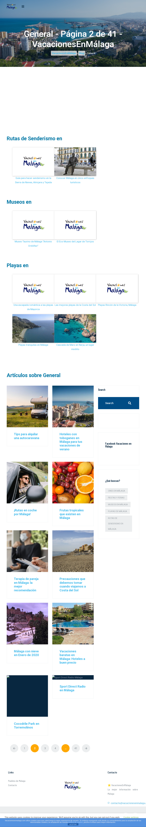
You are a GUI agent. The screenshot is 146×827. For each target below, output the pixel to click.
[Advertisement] (73, 87)
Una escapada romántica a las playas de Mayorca (33, 307)
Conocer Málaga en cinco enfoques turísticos (75, 180)
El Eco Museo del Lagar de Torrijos (75, 241)
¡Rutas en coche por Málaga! (25, 512)
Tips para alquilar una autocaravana (26, 436)
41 (75, 748)
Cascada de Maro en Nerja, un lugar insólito (75, 347)
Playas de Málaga (117, 511)
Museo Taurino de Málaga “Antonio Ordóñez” (33, 243)
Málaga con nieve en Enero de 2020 (26, 653)
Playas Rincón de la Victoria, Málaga (117, 305)
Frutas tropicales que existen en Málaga (72, 514)
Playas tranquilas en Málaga (33, 344)
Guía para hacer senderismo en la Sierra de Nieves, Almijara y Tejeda (33, 180)
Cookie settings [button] (131, 817)
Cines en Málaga (116, 491)
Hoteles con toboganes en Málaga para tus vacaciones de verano (71, 441)
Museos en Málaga (118, 504)
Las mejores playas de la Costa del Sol (75, 305)
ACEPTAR (73, 824)
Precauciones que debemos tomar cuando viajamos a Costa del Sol (73, 584)
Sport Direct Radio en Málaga (73, 688)
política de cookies (75, 822)
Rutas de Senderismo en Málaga (115, 523)
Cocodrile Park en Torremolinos (26, 725)
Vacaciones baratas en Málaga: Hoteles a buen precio (72, 657)
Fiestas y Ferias (116, 498)
